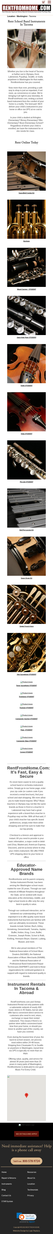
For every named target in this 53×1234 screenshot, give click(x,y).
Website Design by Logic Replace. (26, 1231)
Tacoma (32, 16)
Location (11, 16)
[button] (26, 1217)
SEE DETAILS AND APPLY (26, 1134)
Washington (22, 16)
